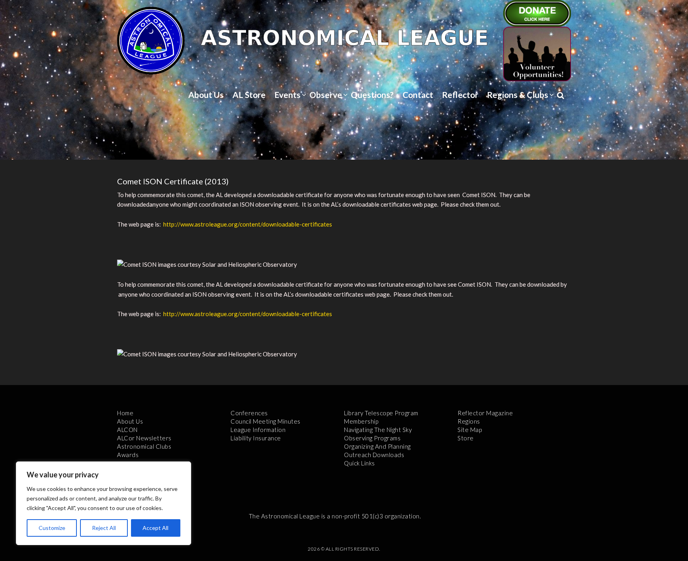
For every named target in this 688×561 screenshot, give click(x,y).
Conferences (249, 412)
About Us (206, 95)
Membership (361, 421)
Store (465, 438)
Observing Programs (372, 438)
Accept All (155, 527)
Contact (418, 95)
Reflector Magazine (485, 412)
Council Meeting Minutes (266, 421)
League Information (258, 429)
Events (287, 95)
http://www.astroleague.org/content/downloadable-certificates (247, 224)
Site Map (469, 429)
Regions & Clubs (517, 95)
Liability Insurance (256, 438)
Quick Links (359, 463)
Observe (325, 95)
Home (125, 412)
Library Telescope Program (381, 412)
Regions (468, 421)
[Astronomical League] (151, 40)
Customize (52, 527)
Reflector (460, 95)
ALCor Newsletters (144, 438)
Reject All (104, 527)
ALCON (127, 429)
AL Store (249, 95)
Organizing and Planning (377, 446)
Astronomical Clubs (144, 446)
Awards (128, 454)
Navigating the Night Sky (378, 429)
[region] (103, 503)
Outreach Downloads (374, 454)
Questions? (372, 95)
